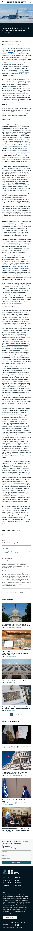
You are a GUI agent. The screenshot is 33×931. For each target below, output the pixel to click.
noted (24, 134)
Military (27, 551)
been (20, 72)
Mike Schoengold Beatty (15, 627)
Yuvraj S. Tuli (12, 682)
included (6, 145)
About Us (6, 877)
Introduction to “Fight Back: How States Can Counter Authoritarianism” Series (14, 772)
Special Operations (25, 552)
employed (16, 346)
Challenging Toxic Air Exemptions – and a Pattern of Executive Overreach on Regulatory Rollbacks (16, 707)
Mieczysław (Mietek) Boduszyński (17, 803)
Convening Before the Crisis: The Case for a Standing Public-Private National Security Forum (16, 624)
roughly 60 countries (14, 319)
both (23, 72)
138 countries (25, 321)
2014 (21, 155)
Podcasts (18, 885)
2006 (19, 479)
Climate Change (6, 551)
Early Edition (6, 846)
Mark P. (5, 571)
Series (17, 880)
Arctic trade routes (25, 185)
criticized (4, 73)
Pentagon (17, 552)
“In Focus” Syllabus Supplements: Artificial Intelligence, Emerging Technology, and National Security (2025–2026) (16, 653)
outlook (10, 223)
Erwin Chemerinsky (14, 775)
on (13, 223)
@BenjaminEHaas (15, 563)
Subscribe (15, 862)
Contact (6, 885)
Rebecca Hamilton (13, 831)
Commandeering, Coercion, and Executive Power (16, 746)
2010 (16, 155)
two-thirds (4, 379)
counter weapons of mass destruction (17, 345)
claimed (19, 423)
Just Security (12, 656)
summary (10, 52)
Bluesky (12, 573)
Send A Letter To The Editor (14, 592)
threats (13, 277)
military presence (20, 183)
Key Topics (18, 877)
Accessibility (20, 927)
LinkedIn (18, 573)
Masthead (6, 880)
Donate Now (10, 917)
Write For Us (7, 882)
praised (27, 72)
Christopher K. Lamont (7, 804)
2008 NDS (24, 145)
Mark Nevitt (17, 41)
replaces (21, 59)
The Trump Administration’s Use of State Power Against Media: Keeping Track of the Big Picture (16, 829)
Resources (18, 882)
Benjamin (6, 561)
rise (3, 312)
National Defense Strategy (8, 552)
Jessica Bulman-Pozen (15, 747)
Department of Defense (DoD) (17, 551)
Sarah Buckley (12, 710)
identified (4, 210)
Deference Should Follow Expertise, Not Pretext (15, 681)
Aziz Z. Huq (24, 775)
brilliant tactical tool (21, 367)
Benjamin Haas (7, 41)
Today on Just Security (9, 848)
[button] (30, 2)
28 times (16, 150)
